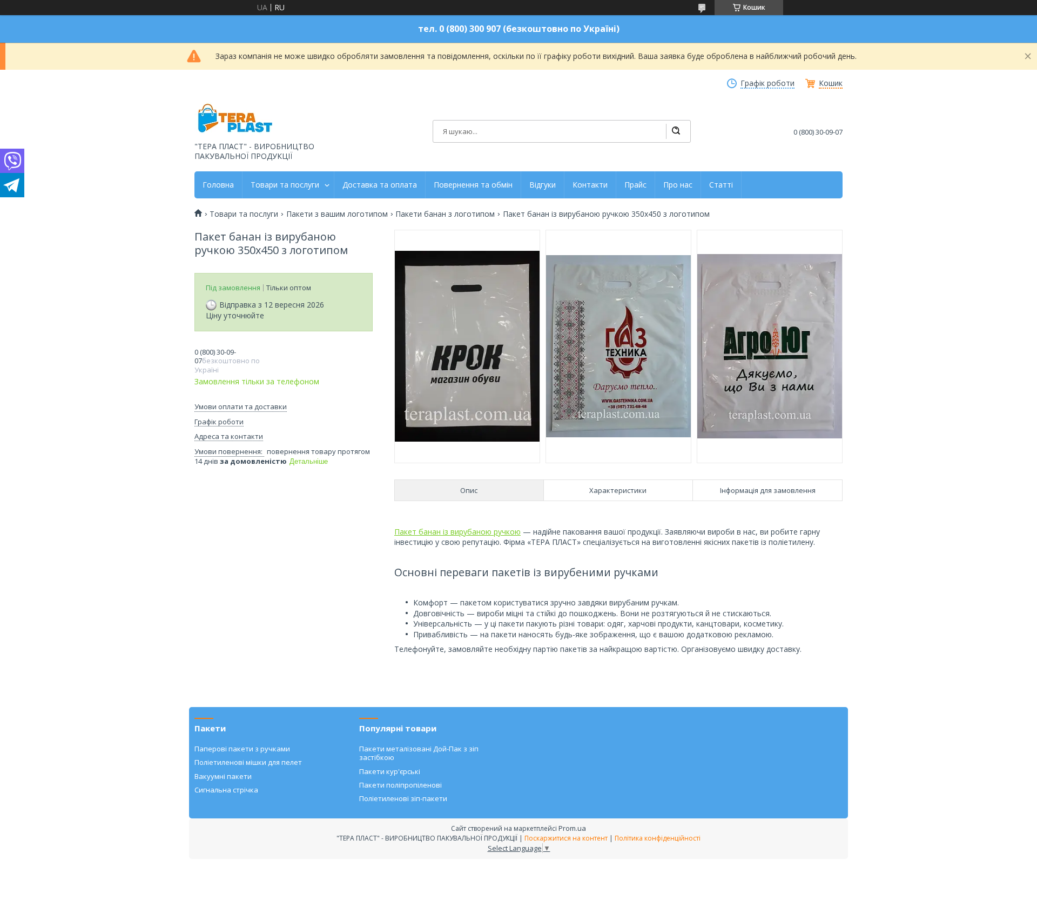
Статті (721, 185)
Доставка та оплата (379, 185)
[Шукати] (675, 131)
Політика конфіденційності (658, 838)
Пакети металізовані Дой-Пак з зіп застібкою (419, 753)
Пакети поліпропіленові (400, 785)
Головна (218, 185)
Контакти (590, 185)
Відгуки (542, 185)
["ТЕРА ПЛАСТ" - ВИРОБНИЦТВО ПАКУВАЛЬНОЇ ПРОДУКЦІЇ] (234, 119)
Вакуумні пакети (223, 776)
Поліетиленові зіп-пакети (403, 798)
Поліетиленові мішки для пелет (248, 762)
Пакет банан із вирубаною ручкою (457, 532)
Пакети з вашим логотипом (337, 214)
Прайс (635, 185)
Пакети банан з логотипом (445, 214)
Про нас (677, 185)
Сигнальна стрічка (226, 790)
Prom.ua (572, 828)
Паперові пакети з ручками (242, 749)
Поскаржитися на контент (566, 838)
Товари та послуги (285, 185)
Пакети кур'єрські (389, 771)
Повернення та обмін (473, 185)
